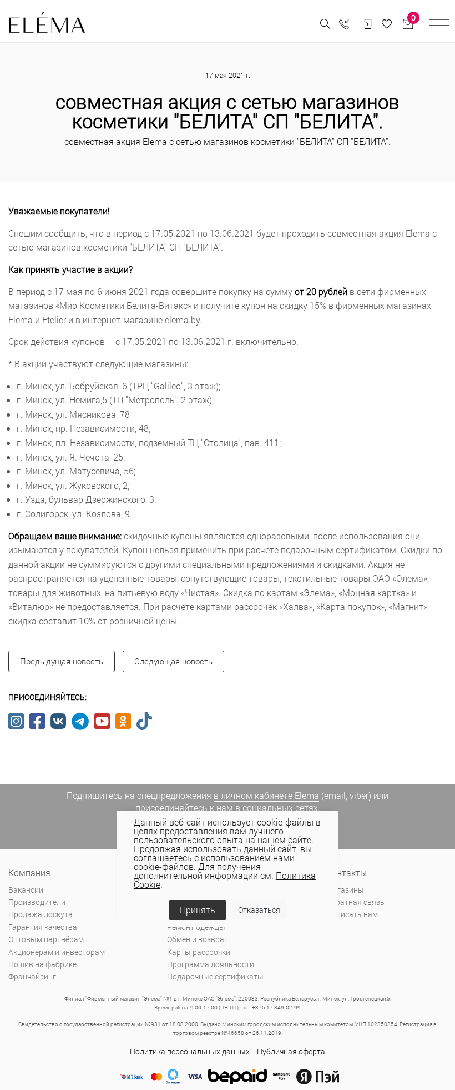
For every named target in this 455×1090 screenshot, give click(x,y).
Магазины (345, 889)
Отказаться (259, 909)
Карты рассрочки (198, 952)
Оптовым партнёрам (46, 939)
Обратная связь (355, 902)
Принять (197, 910)
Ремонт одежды (196, 927)
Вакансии (25, 889)
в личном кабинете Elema (266, 795)
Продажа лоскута (40, 914)
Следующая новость (173, 661)
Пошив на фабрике (42, 964)
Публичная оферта (291, 1051)
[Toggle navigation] (439, 21)
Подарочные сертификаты (215, 976)
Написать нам (352, 914)
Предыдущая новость (61, 661)
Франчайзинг (32, 976)
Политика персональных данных (190, 1051)
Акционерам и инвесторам (56, 952)
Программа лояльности (210, 964)
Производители (36, 902)
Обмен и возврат (197, 939)
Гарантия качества (42, 927)
